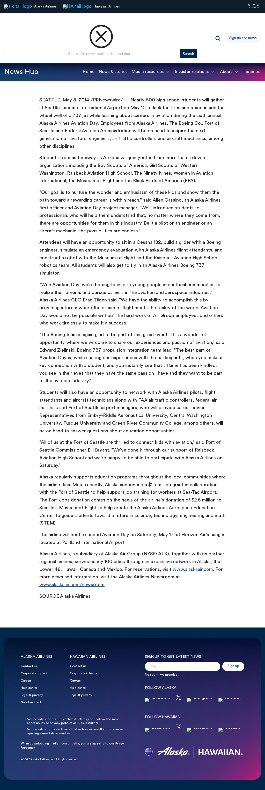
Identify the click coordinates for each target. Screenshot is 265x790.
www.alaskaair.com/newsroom (72, 584)
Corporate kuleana (83, 673)
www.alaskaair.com (193, 569)
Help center (29, 688)
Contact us (29, 666)
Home (88, 72)
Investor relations (192, 72)
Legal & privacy (32, 695)
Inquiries (251, 72)
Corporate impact (34, 673)
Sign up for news (243, 38)
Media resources (147, 72)
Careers (26, 680)
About (226, 72)
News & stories (113, 72)
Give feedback (31, 702)
